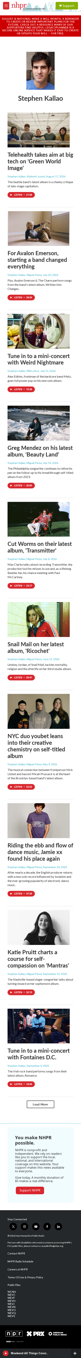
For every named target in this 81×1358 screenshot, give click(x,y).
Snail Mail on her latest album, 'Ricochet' (36, 647)
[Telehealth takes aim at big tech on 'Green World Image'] (39, 130)
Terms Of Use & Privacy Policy (25, 1277)
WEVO (12, 1310)
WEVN (11, 1306)
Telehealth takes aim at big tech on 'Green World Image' (40, 161)
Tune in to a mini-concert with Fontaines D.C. (39, 1053)
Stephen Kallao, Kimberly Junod (26, 176)
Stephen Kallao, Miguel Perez (25, 274)
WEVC (11, 1294)
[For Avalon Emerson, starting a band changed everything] (39, 228)
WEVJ (11, 1303)
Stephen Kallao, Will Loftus (23, 370)
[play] (5, 1353)
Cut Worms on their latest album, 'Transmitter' (40, 547)
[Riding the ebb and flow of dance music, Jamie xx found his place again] (39, 820)
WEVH (11, 1300)
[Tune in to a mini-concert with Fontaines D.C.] (39, 1026)
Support (68, 5)
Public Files (14, 1284)
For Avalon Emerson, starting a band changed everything (37, 259)
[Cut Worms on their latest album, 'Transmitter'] (39, 519)
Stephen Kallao (16, 1065)
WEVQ (12, 1313)
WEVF (11, 1297)
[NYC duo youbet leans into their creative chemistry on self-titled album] (39, 711)
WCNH (12, 1291)
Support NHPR (30, 1190)
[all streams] (76, 1353)
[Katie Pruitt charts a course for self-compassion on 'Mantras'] (39, 927)
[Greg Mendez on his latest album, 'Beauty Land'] (39, 423)
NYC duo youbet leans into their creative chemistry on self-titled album (36, 746)
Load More (40, 1104)
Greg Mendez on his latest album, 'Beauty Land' (40, 451)
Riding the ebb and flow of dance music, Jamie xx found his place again (40, 851)
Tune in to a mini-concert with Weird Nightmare (39, 359)
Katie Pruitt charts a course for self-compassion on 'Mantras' (38, 958)
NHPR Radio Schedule (20, 1261)
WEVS (11, 1316)
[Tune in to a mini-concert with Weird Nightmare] (39, 331)
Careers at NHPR (18, 1269)
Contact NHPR (16, 1253)
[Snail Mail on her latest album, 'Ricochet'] (39, 619)
